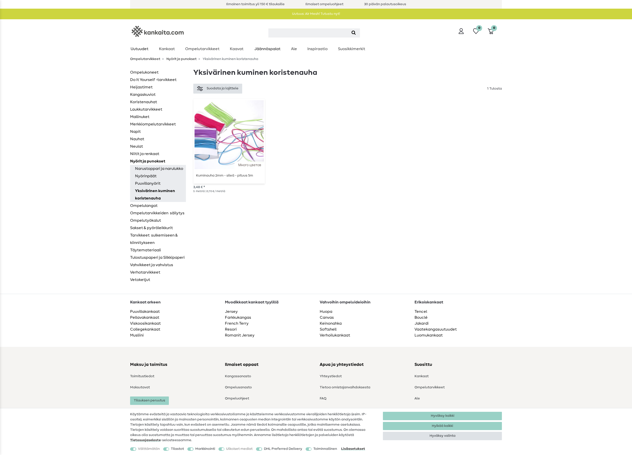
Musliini (137, 335)
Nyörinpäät (146, 176)
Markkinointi (205, 449)
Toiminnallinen (325, 449)
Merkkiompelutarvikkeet (153, 124)
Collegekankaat (145, 329)
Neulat (136, 146)
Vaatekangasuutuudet (436, 329)
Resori (231, 329)
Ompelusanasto (238, 387)
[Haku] (353, 33)
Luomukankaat (429, 335)
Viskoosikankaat (145, 323)
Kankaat (167, 49)
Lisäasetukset (353, 449)
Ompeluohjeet (237, 398)
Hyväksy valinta (442, 435)
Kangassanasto (238, 376)
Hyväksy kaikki (442, 415)
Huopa (326, 312)
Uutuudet (139, 49)
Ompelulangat (144, 206)
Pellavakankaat (144, 317)
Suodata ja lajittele (222, 88)
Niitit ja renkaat (144, 154)
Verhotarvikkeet (145, 272)
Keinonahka (331, 323)
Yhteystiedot (331, 376)
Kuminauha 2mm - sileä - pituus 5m (224, 175)
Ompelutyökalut (145, 220)
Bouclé (421, 317)
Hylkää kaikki (442, 426)
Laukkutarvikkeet (146, 109)
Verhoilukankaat (335, 335)
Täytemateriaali (145, 250)
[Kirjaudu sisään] (461, 31)
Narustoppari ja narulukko (159, 169)
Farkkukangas (238, 317)
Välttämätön (149, 449)
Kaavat (236, 49)
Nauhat (137, 139)
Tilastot (177, 449)
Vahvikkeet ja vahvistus (151, 265)
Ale (294, 49)
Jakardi (422, 323)
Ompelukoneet (144, 72)
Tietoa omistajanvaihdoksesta (345, 387)
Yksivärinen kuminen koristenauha (155, 194)
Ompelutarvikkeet (202, 49)
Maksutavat (140, 387)
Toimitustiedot (142, 376)
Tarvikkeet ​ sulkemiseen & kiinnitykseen (154, 239)
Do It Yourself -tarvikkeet (153, 80)
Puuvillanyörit (147, 183)
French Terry (237, 323)
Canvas (327, 317)
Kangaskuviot (143, 95)
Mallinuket (139, 117)
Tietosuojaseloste (145, 440)
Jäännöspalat (267, 49)
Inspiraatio (317, 49)
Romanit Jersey (240, 335)
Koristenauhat (143, 102)
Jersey (231, 312)
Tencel (421, 312)
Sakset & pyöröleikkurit (151, 228)
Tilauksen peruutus (149, 400)
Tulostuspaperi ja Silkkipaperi (157, 257)
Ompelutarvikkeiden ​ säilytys (157, 213)
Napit (135, 132)
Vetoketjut (140, 280)
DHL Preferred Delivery (283, 449)
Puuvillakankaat (145, 312)
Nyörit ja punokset (181, 59)
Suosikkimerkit (351, 49)
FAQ (323, 398)
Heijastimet (141, 87)
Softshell (328, 329)
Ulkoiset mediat (239, 449)
